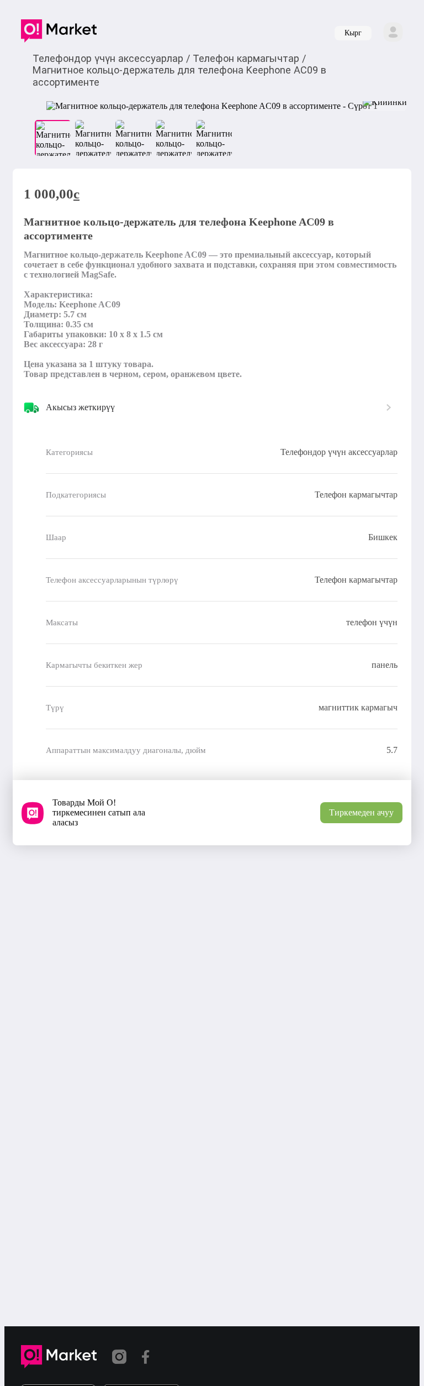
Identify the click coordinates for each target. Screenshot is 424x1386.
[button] (59, 33)
